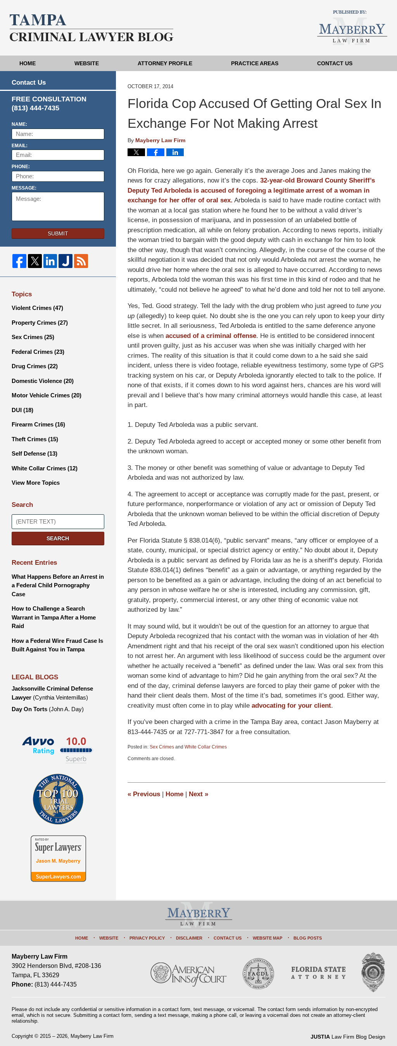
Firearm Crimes (38, 424)
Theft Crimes (35, 439)
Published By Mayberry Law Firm (352, 27)
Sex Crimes (162, 747)
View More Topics (36, 482)
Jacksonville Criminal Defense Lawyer (52, 693)
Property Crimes (40, 322)
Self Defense (34, 453)
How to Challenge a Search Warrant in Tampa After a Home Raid (54, 617)
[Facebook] (19, 261)
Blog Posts (307, 938)
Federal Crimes (38, 351)
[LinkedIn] (50, 261)
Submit (58, 233)
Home (27, 63)
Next (198, 794)
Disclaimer (189, 938)
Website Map (267, 938)
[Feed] (81, 261)
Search (58, 538)
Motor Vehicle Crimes (46, 395)
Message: (24, 188)
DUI (22, 410)
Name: (19, 124)
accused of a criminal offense (211, 335)
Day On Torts (48, 709)
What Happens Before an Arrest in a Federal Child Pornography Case (58, 585)
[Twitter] (35, 261)
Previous (144, 794)
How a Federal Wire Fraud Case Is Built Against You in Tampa (57, 645)
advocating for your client (291, 705)
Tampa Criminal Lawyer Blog (91, 27)
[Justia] (65, 261)
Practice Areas (254, 63)
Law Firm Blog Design (348, 1037)
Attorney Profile (165, 63)
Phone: (21, 166)
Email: (20, 145)
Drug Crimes (35, 366)
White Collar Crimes (206, 747)
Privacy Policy (147, 938)
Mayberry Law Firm (92, 1036)
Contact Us (334, 63)
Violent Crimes (37, 308)
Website (86, 63)
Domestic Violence (43, 381)
